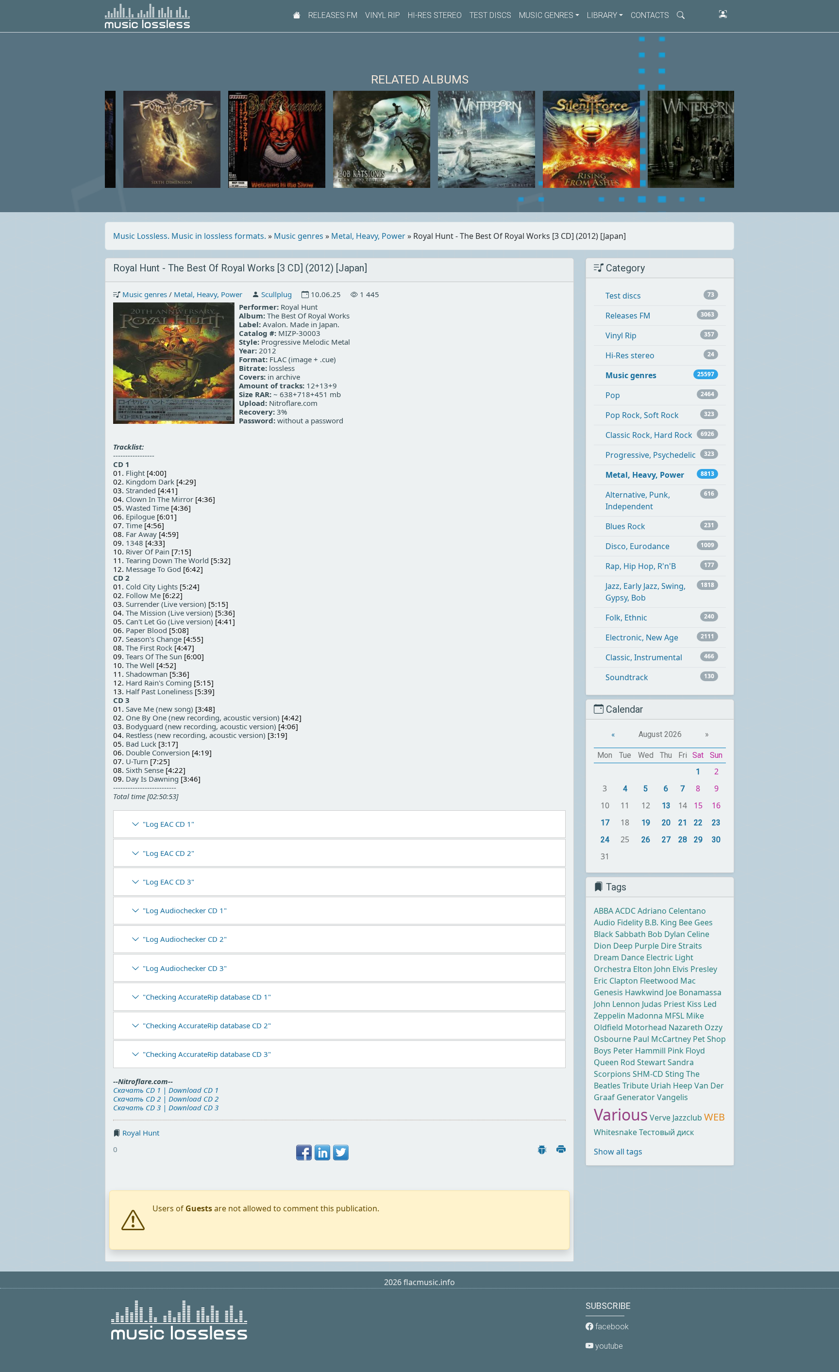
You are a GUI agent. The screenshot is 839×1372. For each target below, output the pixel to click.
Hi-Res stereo (435, 15)
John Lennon (617, 1004)
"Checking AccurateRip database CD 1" (207, 997)
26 (645, 839)
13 (666, 805)
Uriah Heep (671, 1085)
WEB (714, 1116)
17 (605, 822)
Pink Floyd (686, 1050)
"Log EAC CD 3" (168, 882)
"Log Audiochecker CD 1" (185, 910)
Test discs (490, 15)
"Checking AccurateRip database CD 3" (207, 1054)
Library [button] (602, 15)
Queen (606, 1062)
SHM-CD (648, 1074)
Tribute (635, 1085)
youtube (608, 1346)
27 (666, 839)
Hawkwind (644, 992)
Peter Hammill (639, 1050)
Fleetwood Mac (668, 980)
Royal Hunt (140, 1133)
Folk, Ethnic (626, 617)
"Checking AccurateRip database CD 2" (207, 1025)
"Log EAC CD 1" (168, 824)
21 (682, 822)
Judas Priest (663, 1004)
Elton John (652, 969)
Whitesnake (615, 1132)
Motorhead (646, 1027)
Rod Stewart (643, 1062)
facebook (611, 1326)
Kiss (694, 1004)
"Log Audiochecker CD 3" (185, 968)
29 (698, 839)
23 (716, 822)
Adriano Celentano (672, 910)
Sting (674, 1074)
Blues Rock (625, 526)
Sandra (681, 1062)
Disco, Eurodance (637, 546)
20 (666, 822)
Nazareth (686, 1027)
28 (682, 839)
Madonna (645, 1015)
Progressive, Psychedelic (650, 455)
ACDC (625, 910)
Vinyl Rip (382, 15)
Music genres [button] (546, 15)
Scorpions (612, 1074)
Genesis (608, 992)
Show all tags (618, 1151)
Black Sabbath (620, 934)
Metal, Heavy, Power (368, 236)
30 (716, 839)
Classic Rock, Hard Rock (648, 435)
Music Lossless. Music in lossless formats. (189, 236)
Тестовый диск (666, 1132)
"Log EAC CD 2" (168, 853)
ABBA (603, 910)
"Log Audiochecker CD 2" (185, 939)
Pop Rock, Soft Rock (642, 415)
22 (698, 822)
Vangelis (672, 1097)
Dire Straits (681, 945)
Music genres (298, 236)
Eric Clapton (616, 980)
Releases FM (332, 15)
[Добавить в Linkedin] (322, 1152)
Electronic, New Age (641, 637)
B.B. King (661, 922)
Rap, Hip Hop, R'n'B (640, 566)
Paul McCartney (662, 1039)
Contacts (650, 15)
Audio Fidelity (618, 922)
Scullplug (276, 294)
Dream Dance (619, 957)
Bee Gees (696, 922)
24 (605, 839)
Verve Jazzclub (676, 1117)
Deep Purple (636, 945)
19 (645, 822)
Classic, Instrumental (643, 657)
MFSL (674, 1015)
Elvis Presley (694, 969)
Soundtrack (626, 677)
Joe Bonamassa (694, 992)
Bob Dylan (666, 934)
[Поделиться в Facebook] (304, 1152)
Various (621, 1114)
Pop (612, 395)
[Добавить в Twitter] (341, 1152)
